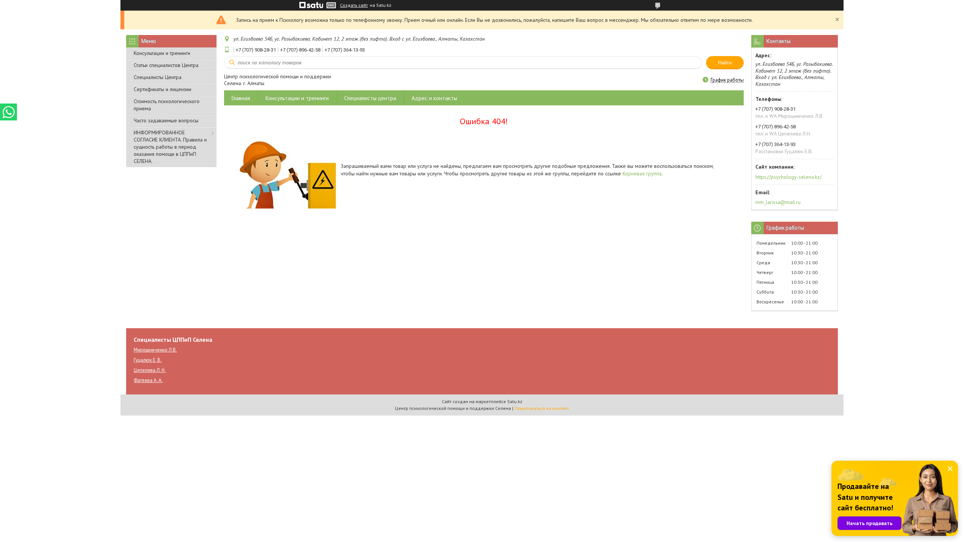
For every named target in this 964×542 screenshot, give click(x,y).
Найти (725, 62)
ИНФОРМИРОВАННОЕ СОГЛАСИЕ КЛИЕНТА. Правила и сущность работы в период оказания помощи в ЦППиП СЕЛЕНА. (170, 146)
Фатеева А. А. (148, 380)
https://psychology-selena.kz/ (788, 177)
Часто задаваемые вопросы (166, 120)
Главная (241, 98)
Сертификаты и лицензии (162, 89)
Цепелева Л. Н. (150, 370)
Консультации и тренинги (162, 53)
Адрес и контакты (434, 98)
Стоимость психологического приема (167, 105)
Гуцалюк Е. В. (148, 360)
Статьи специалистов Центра (166, 65)
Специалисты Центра (158, 77)
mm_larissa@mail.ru (778, 202)
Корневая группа (642, 173)
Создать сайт (354, 5)
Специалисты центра (370, 98)
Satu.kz (514, 401)
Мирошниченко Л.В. (155, 350)
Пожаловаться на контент (541, 408)
